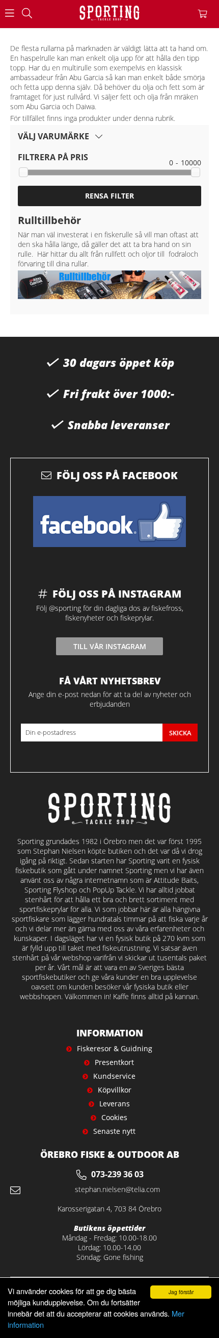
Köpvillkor (114, 1090)
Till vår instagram (109, 646)
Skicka (180, 732)
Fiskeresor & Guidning (114, 1048)
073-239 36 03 (117, 1174)
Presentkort (114, 1062)
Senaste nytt (114, 1131)
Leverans (114, 1103)
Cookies (114, 1117)
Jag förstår (181, 1292)
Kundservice (114, 1076)
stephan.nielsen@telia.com (117, 1189)
